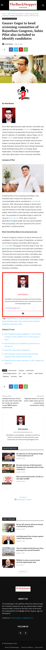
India (20, 321)
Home (4, 14)
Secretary (14, 324)
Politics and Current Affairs (15, 14)
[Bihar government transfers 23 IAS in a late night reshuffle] (8, 480)
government (30, 318)
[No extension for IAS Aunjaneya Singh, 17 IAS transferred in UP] (8, 457)
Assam (10, 138)
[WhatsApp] (26, 49)
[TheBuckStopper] (23, 5)
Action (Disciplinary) (6, 471)
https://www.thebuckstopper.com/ (23, 432)
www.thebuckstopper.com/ (12, 308)
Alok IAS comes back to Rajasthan (17, 350)
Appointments (7, 460)
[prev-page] (3, 488)
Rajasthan (6, 324)
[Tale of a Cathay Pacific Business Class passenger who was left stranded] (8, 551)
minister (25, 321)
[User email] (23, 314)
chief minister (12, 318)
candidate (35, 201)
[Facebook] (11, 49)
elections (26, 129)
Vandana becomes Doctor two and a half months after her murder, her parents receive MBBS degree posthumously (12, 403)
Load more (22, 571)
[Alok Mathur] (3, 44)
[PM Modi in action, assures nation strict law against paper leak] (8, 563)
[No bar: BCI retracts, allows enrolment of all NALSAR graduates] (8, 527)
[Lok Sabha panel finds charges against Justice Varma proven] (8, 539)
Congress (21, 318)
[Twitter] (16, 49)
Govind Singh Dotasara (10, 373)
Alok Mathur (9, 44)
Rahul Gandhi (14, 218)
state (20, 324)
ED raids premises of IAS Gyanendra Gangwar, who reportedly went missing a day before (29, 467)
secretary (5, 246)
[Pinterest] (21, 49)
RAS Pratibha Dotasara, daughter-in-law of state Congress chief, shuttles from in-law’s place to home (22, 337)
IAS (16, 321)
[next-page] (7, 488)
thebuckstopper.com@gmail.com (21, 618)
